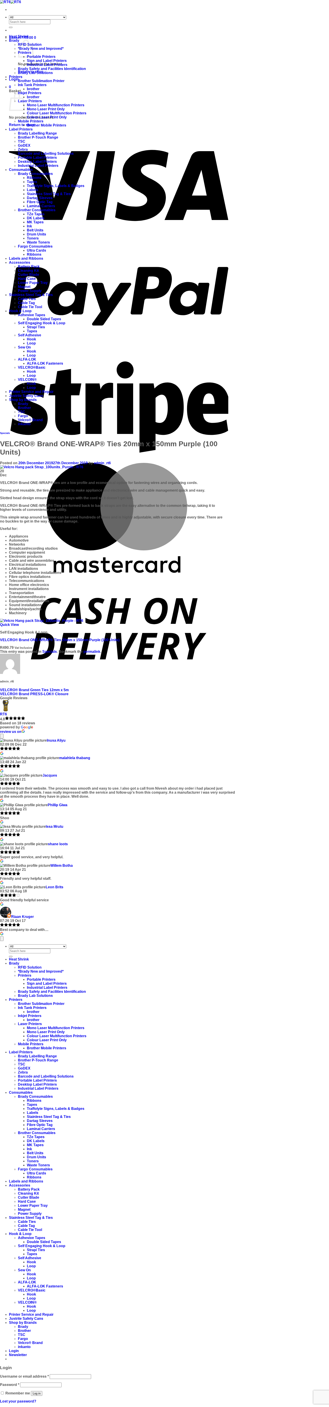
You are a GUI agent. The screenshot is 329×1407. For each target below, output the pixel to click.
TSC (21, 141)
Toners (33, 238)
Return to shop (21, 125)
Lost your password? (18, 1401)
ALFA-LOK (27, 359)
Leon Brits (54, 887)
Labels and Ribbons (26, 258)
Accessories (19, 262)
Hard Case (27, 279)
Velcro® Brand (30, 420)
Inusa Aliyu (56, 740)
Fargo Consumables (35, 246)
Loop (31, 343)
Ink (29, 226)
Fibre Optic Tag (40, 202)
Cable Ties (27, 299)
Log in (37, 1393)
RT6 (3, 714)
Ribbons (34, 178)
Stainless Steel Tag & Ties (49, 194)
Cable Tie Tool (30, 307)
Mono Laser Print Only (46, 109)
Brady (14, 40)
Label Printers (21, 129)
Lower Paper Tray (33, 283)
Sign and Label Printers (47, 61)
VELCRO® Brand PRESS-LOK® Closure (34, 694)
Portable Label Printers (37, 157)
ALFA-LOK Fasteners (45, 363)
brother (33, 89)
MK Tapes (35, 222)
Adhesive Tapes (31, 315)
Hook (31, 339)
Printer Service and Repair (31, 392)
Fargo (23, 416)
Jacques (50, 775)
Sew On (24, 347)
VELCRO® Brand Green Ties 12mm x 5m (34, 690)
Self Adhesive (29, 335)
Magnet (24, 287)
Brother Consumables (37, 210)
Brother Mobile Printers (46, 125)
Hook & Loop (20, 311)
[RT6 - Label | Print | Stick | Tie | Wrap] (10, 2)
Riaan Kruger (22, 917)
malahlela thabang (74, 758)
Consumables (21, 170)
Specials (5, 433)
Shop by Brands (23, 400)
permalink (91, 651)
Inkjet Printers (29, 93)
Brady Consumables (35, 174)
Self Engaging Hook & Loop (41, 323)
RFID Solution (30, 967)
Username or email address (24, 1376)
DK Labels (36, 218)
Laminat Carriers (41, 206)
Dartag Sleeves (40, 198)
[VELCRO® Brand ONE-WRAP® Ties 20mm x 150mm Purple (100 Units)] (41, 621)
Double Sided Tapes (44, 319)
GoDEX (24, 145)
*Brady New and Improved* (41, 48)
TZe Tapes (36, 214)
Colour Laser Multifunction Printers (56, 113)
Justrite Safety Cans (26, 396)
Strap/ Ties (36, 327)
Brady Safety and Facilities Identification (52, 69)
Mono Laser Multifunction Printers (55, 105)
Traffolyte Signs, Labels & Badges (55, 186)
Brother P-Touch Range (38, 137)
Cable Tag (26, 303)
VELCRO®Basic (31, 367)
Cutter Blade (28, 275)
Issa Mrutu (54, 826)
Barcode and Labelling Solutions (46, 153)
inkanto (24, 424)
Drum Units (36, 234)
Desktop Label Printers (37, 161)
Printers (15, 77)
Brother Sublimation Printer (41, 81)
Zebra (23, 149)
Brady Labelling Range (37, 133)
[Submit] (11, 27)
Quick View (9, 625)
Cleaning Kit (28, 270)
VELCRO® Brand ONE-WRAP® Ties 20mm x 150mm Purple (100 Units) (60, 640)
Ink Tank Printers (32, 85)
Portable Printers (41, 57)
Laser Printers (30, 101)
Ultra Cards (36, 250)
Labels (32, 190)
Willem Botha (61, 865)
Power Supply (30, 291)
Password (9, 1385)
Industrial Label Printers (47, 65)
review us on (10, 732)
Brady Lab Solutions (35, 73)
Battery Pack (29, 266)
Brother (24, 408)
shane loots (58, 844)
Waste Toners (38, 242)
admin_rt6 (102, 463)
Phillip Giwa (57, 805)
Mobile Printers (30, 121)
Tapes (32, 182)
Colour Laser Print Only (47, 117)
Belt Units (35, 230)
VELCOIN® (27, 379)
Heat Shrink (19, 36)
